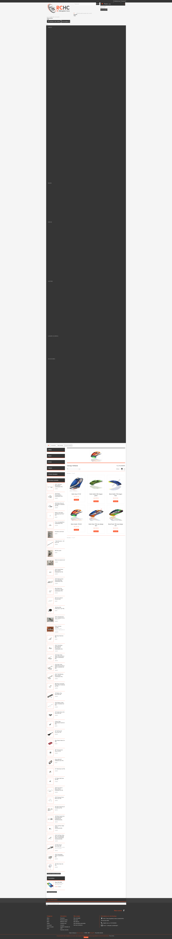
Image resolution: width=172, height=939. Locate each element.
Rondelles (48, 430)
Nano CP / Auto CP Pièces (51, 112)
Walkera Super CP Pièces (51, 118)
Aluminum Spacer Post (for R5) (59, 598)
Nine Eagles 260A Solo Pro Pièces (53, 80)
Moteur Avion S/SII (50, 345)
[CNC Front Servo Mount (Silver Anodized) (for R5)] (50, 790)
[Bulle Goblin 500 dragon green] (96, 483)
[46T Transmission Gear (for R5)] (50, 752)
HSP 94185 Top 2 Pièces (51, 302)
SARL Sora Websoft (80, 932)
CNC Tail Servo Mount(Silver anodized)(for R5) (59, 485)
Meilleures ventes (63, 921)
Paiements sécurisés (64, 929)
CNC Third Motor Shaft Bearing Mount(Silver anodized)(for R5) (59, 647)
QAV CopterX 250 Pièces (51, 198)
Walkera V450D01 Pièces (51, 176)
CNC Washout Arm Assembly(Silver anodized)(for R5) (59, 580)
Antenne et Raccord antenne (53, 212)
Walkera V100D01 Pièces (51, 157)
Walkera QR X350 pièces (51, 243)
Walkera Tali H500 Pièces (51, 248)
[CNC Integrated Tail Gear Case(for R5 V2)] (50, 619)
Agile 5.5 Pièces (49, 65)
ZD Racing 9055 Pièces (51, 324)
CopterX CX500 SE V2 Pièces (52, 100)
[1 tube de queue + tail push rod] (50, 544)
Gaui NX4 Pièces (49, 55)
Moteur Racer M (50, 352)
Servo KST (48, 377)
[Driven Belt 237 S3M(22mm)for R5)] (50, 762)
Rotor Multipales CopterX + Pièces (53, 103)
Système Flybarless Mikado (52, 387)
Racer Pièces (49, 187)
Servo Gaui (48, 381)
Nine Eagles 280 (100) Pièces (52, 82)
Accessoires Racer (50, 214)
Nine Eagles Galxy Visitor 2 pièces (53, 261)
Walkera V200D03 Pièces (51, 172)
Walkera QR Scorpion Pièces (52, 251)
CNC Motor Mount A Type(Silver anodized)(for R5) (59, 504)
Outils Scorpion (49, 353)
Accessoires (51, 358)
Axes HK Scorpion (50, 340)
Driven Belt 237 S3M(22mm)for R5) (59, 760)
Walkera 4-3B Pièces (50, 146)
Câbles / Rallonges (50, 398)
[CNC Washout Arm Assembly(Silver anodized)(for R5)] (50, 581)
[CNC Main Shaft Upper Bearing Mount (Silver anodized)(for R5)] (50, 657)
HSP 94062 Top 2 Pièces (51, 286)
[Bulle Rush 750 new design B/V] (116, 514)
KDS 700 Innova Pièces (51, 40)
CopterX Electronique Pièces (52, 107)
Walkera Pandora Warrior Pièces (53, 258)
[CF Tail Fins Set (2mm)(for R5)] (50, 734)
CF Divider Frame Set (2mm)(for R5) (59, 712)
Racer (49, 183)
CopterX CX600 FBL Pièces (52, 102)
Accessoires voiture (50, 333)
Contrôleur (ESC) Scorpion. (52, 369)
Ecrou (47, 428)
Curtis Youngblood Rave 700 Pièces (53, 92)
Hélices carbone (50, 278)
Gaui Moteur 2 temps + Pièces (52, 60)
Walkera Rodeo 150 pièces (52, 204)
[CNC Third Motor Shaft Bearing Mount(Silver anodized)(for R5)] (50, 648)
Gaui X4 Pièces (49, 48)
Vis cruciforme (49, 437)
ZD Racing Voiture (50, 311)
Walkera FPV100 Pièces (51, 117)
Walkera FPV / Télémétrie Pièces (53, 257)
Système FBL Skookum (51, 386)
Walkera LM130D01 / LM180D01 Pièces (54, 138)
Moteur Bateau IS (50, 351)
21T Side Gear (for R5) (60, 768)
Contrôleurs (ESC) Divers (51, 372)
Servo (47, 376)
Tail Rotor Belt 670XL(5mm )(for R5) (59, 608)
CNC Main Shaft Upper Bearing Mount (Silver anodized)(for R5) (59, 656)
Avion (48, 928)
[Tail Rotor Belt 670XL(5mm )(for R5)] (50, 610)
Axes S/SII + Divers (50, 347)
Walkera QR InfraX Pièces (51, 253)
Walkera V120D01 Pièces (51, 159)
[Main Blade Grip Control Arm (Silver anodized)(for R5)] (50, 591)
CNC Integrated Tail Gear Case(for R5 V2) (60, 617)
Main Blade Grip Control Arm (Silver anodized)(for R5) (59, 589)
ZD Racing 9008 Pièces (51, 314)
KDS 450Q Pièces (50, 34)
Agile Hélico (49, 62)
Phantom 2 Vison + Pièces (51, 231)
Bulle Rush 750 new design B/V (115, 524)
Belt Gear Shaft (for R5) (59, 636)
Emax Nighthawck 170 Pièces (52, 193)
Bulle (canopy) (49, 417)
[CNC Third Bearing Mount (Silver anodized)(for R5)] (50, 677)
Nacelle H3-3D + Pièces (51, 236)
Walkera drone (49, 242)
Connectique (49, 397)
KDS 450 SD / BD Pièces (51, 33)
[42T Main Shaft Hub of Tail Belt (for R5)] (50, 809)
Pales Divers (48, 366)
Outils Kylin (48, 407)
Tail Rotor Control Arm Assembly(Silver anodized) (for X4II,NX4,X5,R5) (60, 818)
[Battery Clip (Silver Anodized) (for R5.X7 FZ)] (50, 515)
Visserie (48, 422)
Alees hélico (49, 69)
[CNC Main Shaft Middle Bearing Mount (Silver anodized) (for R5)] (50, 667)
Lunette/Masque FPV (51, 215)
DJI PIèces (48, 226)
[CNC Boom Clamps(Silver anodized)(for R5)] (50, 496)
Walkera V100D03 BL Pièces (52, 155)
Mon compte (77, 916)
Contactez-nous (117, 1)
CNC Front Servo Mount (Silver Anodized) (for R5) (59, 789)
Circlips (47, 426)
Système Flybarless (51, 385)
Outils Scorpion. (49, 405)
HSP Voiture (49, 284)
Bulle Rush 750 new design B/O (96, 524)
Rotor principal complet (58, 626)
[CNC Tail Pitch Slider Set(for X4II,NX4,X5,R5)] (50, 828)
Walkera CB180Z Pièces (51, 124)
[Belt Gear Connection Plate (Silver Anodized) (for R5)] (50, 686)
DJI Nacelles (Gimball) (51, 234)
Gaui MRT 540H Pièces (51, 273)
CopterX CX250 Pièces (51, 95)
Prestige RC (92, 932)
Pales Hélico (49, 361)
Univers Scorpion (53, 336)
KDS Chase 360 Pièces (51, 41)
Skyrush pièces (49, 394)
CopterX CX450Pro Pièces (51, 98)
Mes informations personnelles (80, 923)
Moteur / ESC (49, 211)
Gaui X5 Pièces (49, 50)
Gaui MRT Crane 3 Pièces (51, 276)
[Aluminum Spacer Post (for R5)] (50, 600)
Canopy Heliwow (49, 418)
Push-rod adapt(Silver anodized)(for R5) (59, 522)
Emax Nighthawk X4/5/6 (51, 200)
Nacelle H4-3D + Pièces (51, 238)
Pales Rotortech (49, 362)
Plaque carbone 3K (50, 218)
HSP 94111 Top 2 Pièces (51, 292)
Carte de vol (49, 210)
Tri (67, 468)
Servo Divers (49, 382)
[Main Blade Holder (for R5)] (50, 743)
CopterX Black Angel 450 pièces (53, 109)
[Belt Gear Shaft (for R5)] (50, 638)
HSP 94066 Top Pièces (51, 290)
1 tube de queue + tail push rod (59, 541)
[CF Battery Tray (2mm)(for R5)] (50, 696)
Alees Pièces (49, 70)
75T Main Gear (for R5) (59, 864)
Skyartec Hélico (50, 111)
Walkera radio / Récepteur (51, 415)
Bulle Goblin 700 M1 (76, 524)
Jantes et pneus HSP (50, 307)
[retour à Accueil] (48, 445)
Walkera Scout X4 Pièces (51, 250)
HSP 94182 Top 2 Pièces (51, 304)
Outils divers (48, 410)
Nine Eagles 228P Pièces (51, 78)
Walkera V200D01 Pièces (51, 169)
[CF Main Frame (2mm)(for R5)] (50, 847)
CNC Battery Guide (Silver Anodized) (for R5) (59, 704)
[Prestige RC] (59, 8)
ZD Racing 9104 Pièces (51, 319)
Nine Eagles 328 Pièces (51, 85)
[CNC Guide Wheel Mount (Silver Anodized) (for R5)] (50, 572)
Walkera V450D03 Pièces (51, 178)
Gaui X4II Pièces (49, 53)
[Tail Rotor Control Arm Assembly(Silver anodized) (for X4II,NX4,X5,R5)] (50, 819)
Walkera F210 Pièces (50, 191)
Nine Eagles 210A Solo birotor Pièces (54, 76)
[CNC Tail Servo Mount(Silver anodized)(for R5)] (50, 487)
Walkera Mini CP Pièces (51, 141)
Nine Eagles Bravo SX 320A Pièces (53, 83)
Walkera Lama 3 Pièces (51, 132)
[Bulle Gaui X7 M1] (76, 483)
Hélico (50, 27)
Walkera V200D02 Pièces (51, 171)
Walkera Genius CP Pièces (52, 127)
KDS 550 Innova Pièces (51, 36)
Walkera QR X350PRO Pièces (52, 244)
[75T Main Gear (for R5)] (50, 866)
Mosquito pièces (49, 202)
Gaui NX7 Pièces (49, 58)
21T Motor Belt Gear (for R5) (59, 779)
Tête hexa (48, 423)
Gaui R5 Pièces (49, 51)
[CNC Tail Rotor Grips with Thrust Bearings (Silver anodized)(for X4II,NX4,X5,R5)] (50, 838)
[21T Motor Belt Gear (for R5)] (50, 781)
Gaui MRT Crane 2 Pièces (51, 275)
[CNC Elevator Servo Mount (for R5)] (50, 800)
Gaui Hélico (49, 43)
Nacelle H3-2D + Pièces (51, 239)
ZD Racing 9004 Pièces (51, 316)
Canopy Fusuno (49, 420)
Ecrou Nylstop (49, 425)
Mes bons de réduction (78, 925)
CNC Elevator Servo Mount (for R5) (59, 797)
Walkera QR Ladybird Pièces (52, 246)
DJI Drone (48, 224)
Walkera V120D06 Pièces (51, 167)
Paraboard (48, 400)
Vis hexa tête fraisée (50, 433)
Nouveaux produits (53, 480)
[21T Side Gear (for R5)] (50, 771)
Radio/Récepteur (50, 412)
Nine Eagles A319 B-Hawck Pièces (53, 75)
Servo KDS (48, 379)
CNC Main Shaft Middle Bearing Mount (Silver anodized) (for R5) (59, 666)
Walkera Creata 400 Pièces (52, 125)
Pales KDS (48, 364)
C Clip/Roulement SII (51, 348)
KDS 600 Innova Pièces (51, 38)
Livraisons (62, 925)
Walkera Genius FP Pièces (51, 129)
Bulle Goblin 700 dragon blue (115, 494)
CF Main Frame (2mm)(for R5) (58, 845)
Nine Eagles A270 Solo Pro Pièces (53, 73)
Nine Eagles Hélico (50, 72)
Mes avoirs (76, 919)
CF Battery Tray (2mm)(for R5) (58, 693)
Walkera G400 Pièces (50, 115)
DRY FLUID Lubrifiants (51, 408)
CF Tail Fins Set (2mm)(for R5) (58, 731)
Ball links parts (58, 550)
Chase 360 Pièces (50, 67)
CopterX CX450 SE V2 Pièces (52, 96)
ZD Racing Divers (50, 328)
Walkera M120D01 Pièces (51, 143)
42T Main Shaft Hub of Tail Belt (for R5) (60, 807)
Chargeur (48, 396)
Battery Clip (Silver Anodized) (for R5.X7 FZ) (59, 514)
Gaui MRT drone (50, 268)
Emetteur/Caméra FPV (51, 216)
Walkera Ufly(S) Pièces (51, 153)
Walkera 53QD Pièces (50, 152)
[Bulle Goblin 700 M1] (76, 514)
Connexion (123, 1)
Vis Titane (48, 439)
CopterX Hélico (49, 94)
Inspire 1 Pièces (49, 233)
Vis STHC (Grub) (49, 435)
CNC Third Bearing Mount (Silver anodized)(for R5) (59, 675)
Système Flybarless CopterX (52, 389)
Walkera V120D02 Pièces (51, 160)
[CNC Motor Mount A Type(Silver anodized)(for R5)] (50, 506)
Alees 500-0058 (58, 882)
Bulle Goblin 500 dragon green (96, 494)
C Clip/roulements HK (51, 341)
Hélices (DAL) (49, 206)
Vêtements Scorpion (51, 356)
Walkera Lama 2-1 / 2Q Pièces (52, 131)
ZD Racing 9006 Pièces (51, 318)
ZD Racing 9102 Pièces (51, 323)
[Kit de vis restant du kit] (50, 563)
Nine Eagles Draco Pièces (51, 87)
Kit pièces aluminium (59, 531)
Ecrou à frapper (49, 432)
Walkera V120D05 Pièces (51, 166)
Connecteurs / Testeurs (51, 402)
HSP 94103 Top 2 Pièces (51, 300)
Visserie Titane (49, 219)
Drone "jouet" (49, 267)
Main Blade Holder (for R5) (60, 741)
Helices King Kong (50, 207)
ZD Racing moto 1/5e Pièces (52, 312)
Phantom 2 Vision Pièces (51, 229)
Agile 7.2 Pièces (49, 63)
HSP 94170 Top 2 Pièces (51, 297)
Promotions (51, 878)
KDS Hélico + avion (51, 30)
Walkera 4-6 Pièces (50, 148)
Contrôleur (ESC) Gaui (51, 374)
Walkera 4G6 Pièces (50, 150)
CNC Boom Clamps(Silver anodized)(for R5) (59, 495)
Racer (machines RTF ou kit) (53, 186)
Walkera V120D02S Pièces (52, 162)
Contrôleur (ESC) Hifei (51, 371)
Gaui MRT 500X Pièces (51, 271)
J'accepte (86, 937)
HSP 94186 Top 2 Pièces (51, 306)
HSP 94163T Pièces (50, 295)
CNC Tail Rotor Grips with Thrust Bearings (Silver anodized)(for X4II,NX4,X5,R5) (59, 837)
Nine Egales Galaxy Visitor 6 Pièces (53, 265)
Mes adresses (76, 921)
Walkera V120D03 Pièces (51, 164)
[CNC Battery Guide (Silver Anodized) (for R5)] (50, 705)
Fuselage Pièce (49, 392)
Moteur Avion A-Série (51, 344)
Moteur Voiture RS (50, 349)
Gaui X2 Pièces (49, 44)
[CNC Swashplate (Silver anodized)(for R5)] (50, 857)
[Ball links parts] (50, 553)
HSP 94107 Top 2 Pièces (51, 299)
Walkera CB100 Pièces (51, 120)
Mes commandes (77, 918)
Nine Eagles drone (50, 260)
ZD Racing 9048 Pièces (51, 326)
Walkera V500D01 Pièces (51, 179)
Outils (47, 404)
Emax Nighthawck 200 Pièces (52, 195)
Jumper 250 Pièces (50, 197)
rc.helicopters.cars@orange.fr (112, 925)
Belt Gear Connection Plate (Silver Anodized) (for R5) (60, 685)
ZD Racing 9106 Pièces (51, 321)
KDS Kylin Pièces (49, 188)
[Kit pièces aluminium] (50, 534)
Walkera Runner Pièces (51, 190)
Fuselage (48, 391)
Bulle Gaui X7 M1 (76, 494)
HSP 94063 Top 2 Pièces (51, 285)
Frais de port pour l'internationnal (54, 441)
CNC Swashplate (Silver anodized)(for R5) (59, 856)
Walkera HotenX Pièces (51, 255)
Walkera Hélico (49, 114)
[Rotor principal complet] (50, 629)
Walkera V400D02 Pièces (51, 174)
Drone (50, 222)
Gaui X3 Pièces (49, 46)
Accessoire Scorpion (51, 355)
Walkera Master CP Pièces (51, 139)
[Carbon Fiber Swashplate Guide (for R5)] (50, 724)
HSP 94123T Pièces (50, 293)
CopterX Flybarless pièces (51, 105)
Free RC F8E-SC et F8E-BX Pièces (53, 331)
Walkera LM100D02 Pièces (52, 136)
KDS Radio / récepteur (51, 413)
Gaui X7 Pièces (49, 57)
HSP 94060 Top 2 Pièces (51, 288)
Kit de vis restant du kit (60, 560)
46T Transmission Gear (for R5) (59, 750)
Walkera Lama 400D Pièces (52, 134)
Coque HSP (48, 309)
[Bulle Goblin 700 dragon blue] (116, 483)
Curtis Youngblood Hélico (52, 91)
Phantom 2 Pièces (50, 227)
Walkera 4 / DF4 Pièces (51, 145)
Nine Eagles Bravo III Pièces (52, 89)
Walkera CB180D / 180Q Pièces (53, 122)
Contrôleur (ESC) (50, 342)
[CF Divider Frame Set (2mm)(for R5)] (50, 715)
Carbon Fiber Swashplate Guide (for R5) (60, 723)
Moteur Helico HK (50, 338)
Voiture (50, 281)
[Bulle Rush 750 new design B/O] (96, 514)
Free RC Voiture (50, 330)
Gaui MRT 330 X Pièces (51, 269)
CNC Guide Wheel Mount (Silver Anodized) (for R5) (59, 571)
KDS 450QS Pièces (50, 31)
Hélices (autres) (50, 208)
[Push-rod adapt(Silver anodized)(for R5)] (50, 525)
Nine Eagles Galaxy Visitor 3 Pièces (53, 263)
